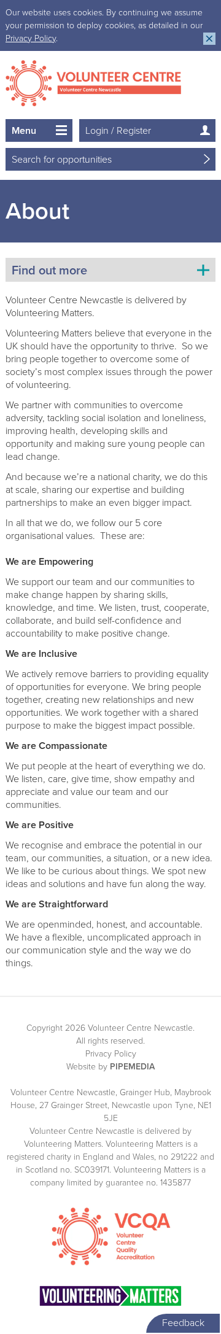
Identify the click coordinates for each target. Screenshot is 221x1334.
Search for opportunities (62, 159)
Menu (24, 131)
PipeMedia (132, 1066)
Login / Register (118, 131)
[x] (209, 39)
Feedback (183, 1323)
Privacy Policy (31, 38)
